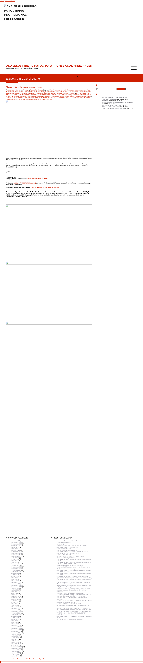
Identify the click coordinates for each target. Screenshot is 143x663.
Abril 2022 (14, 593)
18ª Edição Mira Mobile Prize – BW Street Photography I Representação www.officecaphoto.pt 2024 (73, 567)
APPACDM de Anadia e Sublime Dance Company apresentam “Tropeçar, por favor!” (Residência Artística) (74, 577)
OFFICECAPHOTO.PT (35, 97)
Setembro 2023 (16, 571)
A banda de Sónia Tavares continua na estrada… (95, 76)
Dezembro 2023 (16, 567)
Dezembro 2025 (16, 542)
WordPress (17, 659)
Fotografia (33, 90)
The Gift (82, 97)
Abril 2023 (14, 579)
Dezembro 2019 (16, 628)
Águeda (49, 91)
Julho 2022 (15, 590)
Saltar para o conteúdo (7, 1)
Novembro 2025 (16, 544)
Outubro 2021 (16, 597)
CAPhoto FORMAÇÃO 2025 (66, 558)
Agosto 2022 (15, 588)
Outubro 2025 (16, 545)
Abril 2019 (14, 640)
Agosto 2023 (15, 573)
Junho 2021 (15, 602)
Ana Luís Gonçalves (71, 91)
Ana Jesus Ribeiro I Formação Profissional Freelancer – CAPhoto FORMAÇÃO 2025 (74, 563)
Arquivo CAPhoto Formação (37, 93)
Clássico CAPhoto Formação (40, 94)
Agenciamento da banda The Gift (35, 91)
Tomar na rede (10, 99)
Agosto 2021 (15, 599)
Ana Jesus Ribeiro (14, 90)
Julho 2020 (15, 617)
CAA (77, 93)
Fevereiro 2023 (16, 582)
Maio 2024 (14, 561)
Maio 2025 (14, 548)
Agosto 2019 (15, 634)
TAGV (55, 97)
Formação (26, 90)
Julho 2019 (15, 636)
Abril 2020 (14, 622)
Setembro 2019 (16, 633)
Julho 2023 (15, 574)
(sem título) (105, 100)
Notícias (40, 90)
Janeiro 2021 (15, 610)
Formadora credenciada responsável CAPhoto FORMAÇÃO (39, 96)
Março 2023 (15, 581)
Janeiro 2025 (15, 550)
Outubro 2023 (16, 570)
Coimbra (53, 94)
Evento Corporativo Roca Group (112, 108)
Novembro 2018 (16, 648)
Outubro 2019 (16, 631)
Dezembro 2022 (16, 585)
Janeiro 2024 (15, 565)
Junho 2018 (15, 656)
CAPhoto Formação (24, 94)
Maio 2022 (14, 591)
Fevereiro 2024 (16, 564)
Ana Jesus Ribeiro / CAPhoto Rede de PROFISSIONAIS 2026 (114, 98)
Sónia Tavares (48, 97)
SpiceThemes (43, 659)
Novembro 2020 (16, 611)
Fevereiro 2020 (16, 625)
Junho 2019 (15, 637)
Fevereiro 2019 (16, 643)
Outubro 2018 (16, 650)
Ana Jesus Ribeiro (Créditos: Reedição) (45, 187)
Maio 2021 (14, 604)
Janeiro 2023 (15, 584)
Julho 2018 (15, 654)
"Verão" (51, 90)
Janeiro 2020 (15, 627)
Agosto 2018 (15, 653)
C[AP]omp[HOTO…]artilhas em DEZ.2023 (70, 619)
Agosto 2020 (15, 616)
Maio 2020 (14, 620)
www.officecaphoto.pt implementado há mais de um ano (34, 99)
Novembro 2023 (16, 568)
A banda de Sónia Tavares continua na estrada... (70, 90)
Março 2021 (15, 607)
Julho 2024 (15, 558)
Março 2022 (15, 594)
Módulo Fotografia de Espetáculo (80, 96)
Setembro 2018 (16, 651)
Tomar (87, 97)
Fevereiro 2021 (16, 608)
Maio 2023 (14, 578)
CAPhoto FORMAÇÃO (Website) (37, 178)
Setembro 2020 (16, 614)
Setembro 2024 (16, 556)
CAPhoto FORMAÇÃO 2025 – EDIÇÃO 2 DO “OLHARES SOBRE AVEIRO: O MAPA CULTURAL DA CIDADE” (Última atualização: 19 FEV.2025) (74, 594)
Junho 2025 (15, 547)
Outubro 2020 (16, 613)
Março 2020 (15, 624)
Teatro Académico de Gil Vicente (68, 97)
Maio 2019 (14, 639)
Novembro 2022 (16, 587)
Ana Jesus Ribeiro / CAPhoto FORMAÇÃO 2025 (72, 551)
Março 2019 (15, 642)
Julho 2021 (15, 601)
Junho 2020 (15, 619)
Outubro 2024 (16, 554)
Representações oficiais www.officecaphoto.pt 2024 (73, 588)
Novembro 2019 (16, 630)
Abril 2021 (14, 605)
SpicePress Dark (31, 659)
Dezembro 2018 (16, 647)
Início (81, 75)
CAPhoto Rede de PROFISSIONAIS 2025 (70, 556)
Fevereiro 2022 (16, 596)
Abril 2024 (14, 562)
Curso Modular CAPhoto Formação (68, 94)
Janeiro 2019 (15, 645)
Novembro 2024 (16, 553)
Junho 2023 (15, 576)
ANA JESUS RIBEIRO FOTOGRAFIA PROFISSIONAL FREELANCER (49, 65)
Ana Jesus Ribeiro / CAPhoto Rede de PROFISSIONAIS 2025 (114, 106)
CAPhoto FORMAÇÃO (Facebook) (24, 183)
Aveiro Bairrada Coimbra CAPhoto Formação (61, 93)
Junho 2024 (15, 559)
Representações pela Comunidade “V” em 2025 (117, 102)
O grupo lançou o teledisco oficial (16, 97)
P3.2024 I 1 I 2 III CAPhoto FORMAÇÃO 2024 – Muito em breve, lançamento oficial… (74, 601)
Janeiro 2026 (15, 541)
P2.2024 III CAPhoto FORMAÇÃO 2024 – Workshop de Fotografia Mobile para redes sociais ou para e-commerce (73, 605)
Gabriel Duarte (64, 96)
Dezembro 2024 (16, 551)
